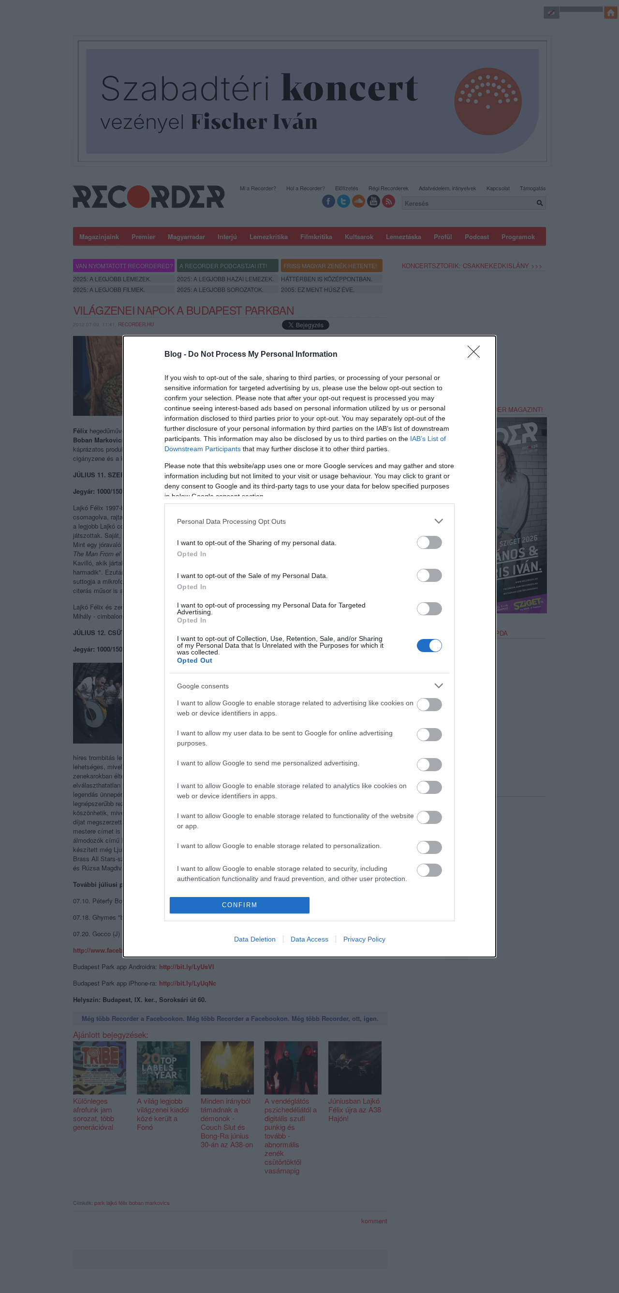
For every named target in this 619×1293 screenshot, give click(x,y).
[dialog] (309, 646)
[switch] (429, 542)
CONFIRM (240, 905)
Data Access (309, 939)
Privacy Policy (364, 939)
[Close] (477, 355)
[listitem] (309, 521)
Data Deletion (255, 939)
